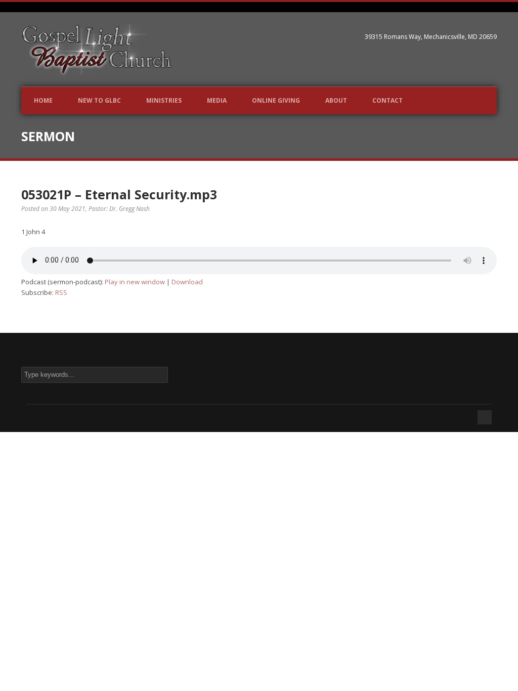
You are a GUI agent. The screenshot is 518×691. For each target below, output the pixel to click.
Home (43, 100)
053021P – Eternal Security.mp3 (119, 194)
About (336, 100)
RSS (61, 292)
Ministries (164, 100)
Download (187, 281)
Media (217, 100)
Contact (387, 100)
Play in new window (135, 281)
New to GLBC (99, 100)
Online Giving (276, 100)
